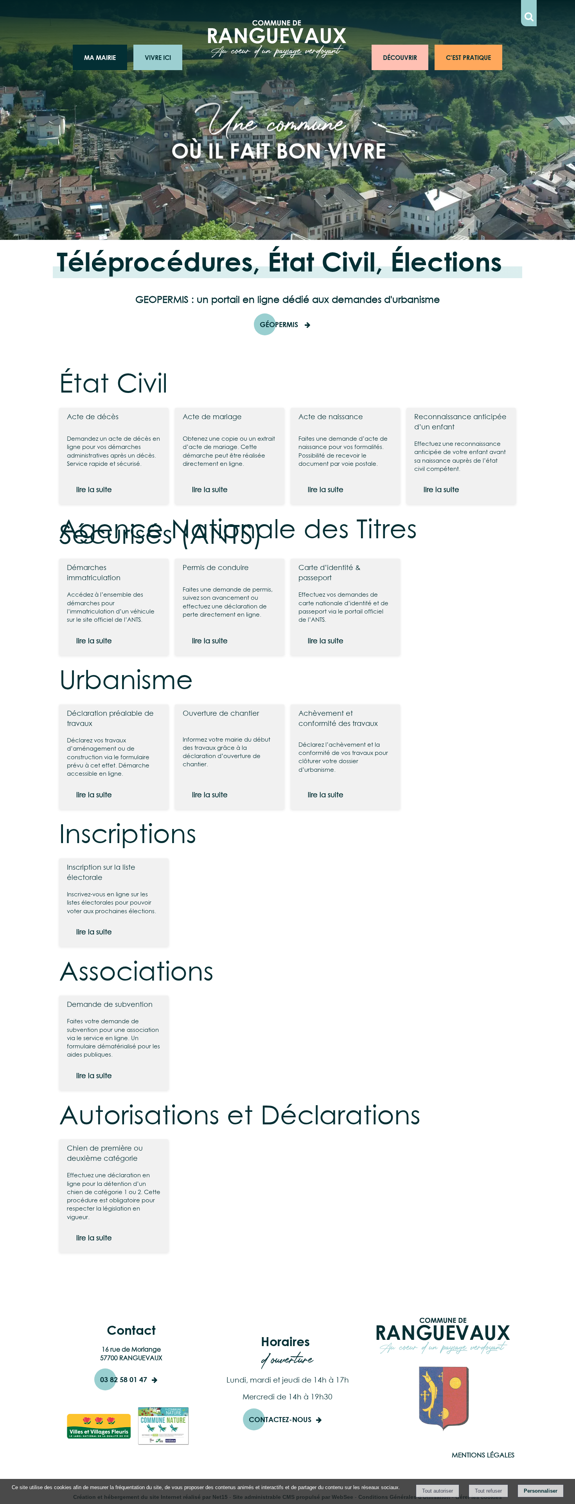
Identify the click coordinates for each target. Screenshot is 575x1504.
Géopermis (280, 324)
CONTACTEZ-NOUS (280, 1419)
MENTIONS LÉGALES (483, 1455)
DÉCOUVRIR (400, 57)
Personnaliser (540, 1491)
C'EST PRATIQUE (468, 57)
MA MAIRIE (100, 57)
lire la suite (94, 489)
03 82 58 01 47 (123, 1379)
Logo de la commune (232, 57)
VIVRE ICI (158, 57)
